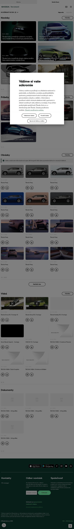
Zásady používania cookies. (34, 110)
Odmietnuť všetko (29, 115)
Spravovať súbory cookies (37, 121)
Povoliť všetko (45, 115)
